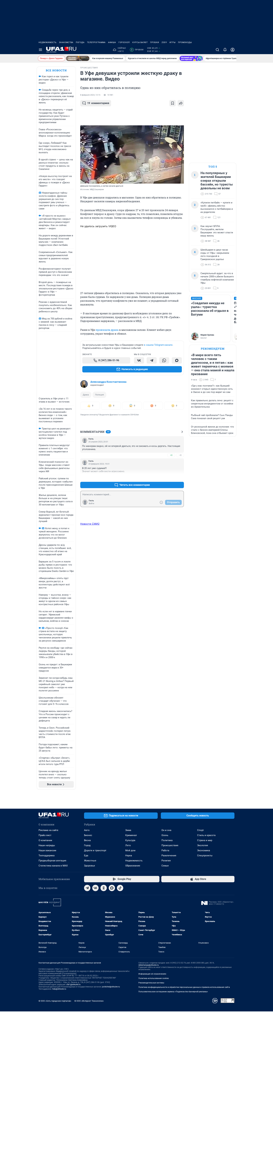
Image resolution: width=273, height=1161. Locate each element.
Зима (128, 830)
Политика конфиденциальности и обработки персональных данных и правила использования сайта (184, 987)
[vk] (95, 888)
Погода (80, 42)
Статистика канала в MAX (53, 865)
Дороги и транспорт (95, 850)
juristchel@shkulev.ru (111, 987)
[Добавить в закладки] (172, 103)
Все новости (56, 70)
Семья (165, 865)
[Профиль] (232, 49)
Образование (132, 865)
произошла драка (107, 329)
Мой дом (130, 850)
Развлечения (168, 855)
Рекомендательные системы (151, 983)
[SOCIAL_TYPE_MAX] (177, 360)
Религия (166, 860)
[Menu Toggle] (40, 49)
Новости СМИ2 (90, 523)
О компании (45, 840)
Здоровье (89, 865)
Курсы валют (140, 42)
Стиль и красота (206, 835)
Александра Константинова (108, 381)
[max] (112, 888)
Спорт (200, 830)
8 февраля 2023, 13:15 (90, 95)
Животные (90, 860)
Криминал (131, 835)
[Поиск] (217, 49)
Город (87, 845)
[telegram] (87, 888)
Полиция (99, 394)
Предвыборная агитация (52, 860)
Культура (130, 840)
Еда (86, 855)
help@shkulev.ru (59, 989)
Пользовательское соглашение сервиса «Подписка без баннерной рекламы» (173, 992)
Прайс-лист (45, 835)
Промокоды (185, 42)
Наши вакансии (47, 850)
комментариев (98, 103)
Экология (202, 845)
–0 (180, 455)
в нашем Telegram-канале (158, 344)
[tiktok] (120, 888)
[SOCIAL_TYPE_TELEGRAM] (152, 360)
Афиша (112, 42)
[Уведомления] (225, 49)
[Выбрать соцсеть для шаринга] (181, 103)
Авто (87, 830)
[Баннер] (77, 58)
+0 (171, 455)
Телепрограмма (96, 42)
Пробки (154, 42)
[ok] (103, 888)
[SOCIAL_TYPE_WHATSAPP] (164, 360)
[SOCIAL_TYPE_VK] (139, 360)
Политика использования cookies (153, 978)
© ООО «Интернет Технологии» (89, 1001)
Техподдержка (47, 855)
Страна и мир (204, 840)
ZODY (164, 42)
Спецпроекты (204, 855)
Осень (164, 835)
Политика (167, 840)
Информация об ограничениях (152, 974)
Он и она (166, 830)
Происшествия (169, 845)
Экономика (203, 850)
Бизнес (88, 835)
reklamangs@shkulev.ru (148, 965)
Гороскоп (124, 42)
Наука (128, 855)
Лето (128, 845)
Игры (173, 42)
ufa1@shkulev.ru (73, 984)
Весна (87, 840)
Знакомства (66, 42)
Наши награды (47, 845)
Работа (165, 850)
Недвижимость (48, 42)
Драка (86, 394)
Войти (91, 503)
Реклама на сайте (48, 830)
